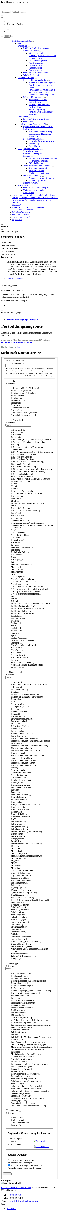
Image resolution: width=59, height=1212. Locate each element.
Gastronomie (16, 518)
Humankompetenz (36, 70)
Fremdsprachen (17, 731)
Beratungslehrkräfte (19, 976)
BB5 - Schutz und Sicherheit (23, 454)
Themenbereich (15, 672)
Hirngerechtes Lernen (20, 785)
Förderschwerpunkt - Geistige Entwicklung (29, 746)
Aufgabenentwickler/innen (22, 973)
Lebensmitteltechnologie (21, 564)
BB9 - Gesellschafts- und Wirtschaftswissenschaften (22, 475)
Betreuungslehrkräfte (20, 978)
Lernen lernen (17, 834)
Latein (13, 562)
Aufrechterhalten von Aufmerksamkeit (38, 100)
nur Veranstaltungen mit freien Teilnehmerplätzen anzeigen (22, 1161)
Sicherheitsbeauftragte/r (21, 1096)
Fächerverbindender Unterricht (24, 733)
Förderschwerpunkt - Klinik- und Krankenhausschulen (25, 751)
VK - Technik (17, 652)
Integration (15, 792)
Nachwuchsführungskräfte (22, 1057)
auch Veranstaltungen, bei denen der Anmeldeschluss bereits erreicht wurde (25, 1166)
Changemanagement (20, 706)
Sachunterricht (17, 623)
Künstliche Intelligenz (20, 817)
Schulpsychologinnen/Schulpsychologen (28, 1086)
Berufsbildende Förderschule (23, 393)
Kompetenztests (18, 807)
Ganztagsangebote (19, 770)
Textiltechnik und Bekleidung (24, 640)
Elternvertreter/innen (20, 995)
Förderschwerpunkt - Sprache (24, 765)
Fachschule (16, 403)
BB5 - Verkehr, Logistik (21, 457)
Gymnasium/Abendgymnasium (24, 412)
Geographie (16, 528)
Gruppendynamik (18, 777)
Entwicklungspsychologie (22, 719)
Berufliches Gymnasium (21, 390)
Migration (15, 861)
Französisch (16, 513)
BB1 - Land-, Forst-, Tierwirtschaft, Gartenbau (31, 439)
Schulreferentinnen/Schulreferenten (26, 1088)
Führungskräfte (17, 1015)
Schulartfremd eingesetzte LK (24, 1079)
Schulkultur (23, 117)
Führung (26, 156)
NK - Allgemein (18, 577)
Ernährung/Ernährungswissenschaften (27, 503)
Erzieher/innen (17, 998)
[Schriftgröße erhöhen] (8, 29)
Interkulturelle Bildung (21, 794)
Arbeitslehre (16, 435)
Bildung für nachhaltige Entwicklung (27, 697)
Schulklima (28, 121)
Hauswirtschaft (17, 540)
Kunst (13, 557)
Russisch (15, 621)
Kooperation (23, 185)
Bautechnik (16, 437)
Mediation (15, 848)
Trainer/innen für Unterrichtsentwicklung (28, 1105)
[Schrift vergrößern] (2, 36)
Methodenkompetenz (38, 60)
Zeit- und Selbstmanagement (23, 956)
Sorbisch (15, 625)
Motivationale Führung (38, 161)
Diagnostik (15, 714)
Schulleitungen (17, 1083)
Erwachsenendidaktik (20, 721)
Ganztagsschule (18, 405)
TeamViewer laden (15, 279)
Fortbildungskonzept (37, 180)
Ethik (13, 506)
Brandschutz (16, 699)
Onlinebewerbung (25, 210)
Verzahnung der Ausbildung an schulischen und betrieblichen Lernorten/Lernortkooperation (42, 92)
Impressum (17, 219)
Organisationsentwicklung (22, 875)
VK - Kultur (16, 648)
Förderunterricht (18, 515)
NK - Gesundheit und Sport (23, 579)
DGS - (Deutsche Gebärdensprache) (26, 493)
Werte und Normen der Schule (36, 119)
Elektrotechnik (17, 498)
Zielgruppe (13, 963)
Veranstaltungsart (16, 1110)
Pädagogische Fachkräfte (22, 1069)
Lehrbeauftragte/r (18, 1032)
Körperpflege (17, 559)
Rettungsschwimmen (20, 905)
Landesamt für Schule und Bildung (16, 1187)
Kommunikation (18, 802)
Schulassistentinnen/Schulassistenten (27, 1081)
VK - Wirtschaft (18, 655)
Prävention (15, 885)
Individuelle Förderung (21, 787)
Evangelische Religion (20, 508)
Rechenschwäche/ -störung (22, 897)
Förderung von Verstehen (39, 104)
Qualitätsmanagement (20, 895)
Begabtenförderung (19, 689)
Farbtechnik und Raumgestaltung (25, 510)
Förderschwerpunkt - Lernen (23, 760)
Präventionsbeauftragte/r (21, 1066)
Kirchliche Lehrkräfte (20, 1030)
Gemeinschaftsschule (20, 408)
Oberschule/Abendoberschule (24, 415)
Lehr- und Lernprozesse (33, 97)
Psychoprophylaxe (19, 887)
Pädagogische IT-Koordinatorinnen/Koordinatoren (25, 1072)
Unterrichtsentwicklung (21, 944)
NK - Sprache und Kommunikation (26, 591)
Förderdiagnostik (18, 736)
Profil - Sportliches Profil (22, 611)
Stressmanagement (19, 927)
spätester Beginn (15, 1144)
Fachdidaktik (16, 728)
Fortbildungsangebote (21, 41)
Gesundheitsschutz (19, 775)
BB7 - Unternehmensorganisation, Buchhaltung (31, 469)
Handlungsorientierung (21, 780)
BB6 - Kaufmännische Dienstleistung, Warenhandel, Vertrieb (27, 463)
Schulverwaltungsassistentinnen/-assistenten (30, 1091)
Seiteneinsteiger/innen (20, 1093)
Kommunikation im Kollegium (42, 131)
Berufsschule (16, 398)
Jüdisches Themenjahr (20, 799)
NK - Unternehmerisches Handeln (26, 594)
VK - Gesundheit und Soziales (24, 645)
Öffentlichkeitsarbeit (37, 163)
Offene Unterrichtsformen (22, 870)
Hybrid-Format (17, 1117)
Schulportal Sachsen (21, 214)
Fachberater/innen (18, 1005)
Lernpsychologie (18, 839)
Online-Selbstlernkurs (20, 1122)
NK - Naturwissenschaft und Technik (27, 586)
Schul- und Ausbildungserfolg (36, 73)
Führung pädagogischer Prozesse (43, 158)
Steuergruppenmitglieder (21, 1101)
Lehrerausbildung (18, 821)
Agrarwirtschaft (18, 430)
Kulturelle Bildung (19, 814)
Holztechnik (16, 542)
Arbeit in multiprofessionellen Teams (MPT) (30, 684)
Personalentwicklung (32, 175)
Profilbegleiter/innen (20, 1061)
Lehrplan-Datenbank (21, 212)
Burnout (14, 701)
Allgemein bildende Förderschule (25, 388)
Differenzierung (18, 716)
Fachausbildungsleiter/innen (23, 1003)
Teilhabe (14, 934)
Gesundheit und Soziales (21, 535)
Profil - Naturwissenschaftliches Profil (27, 608)
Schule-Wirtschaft (18, 907)
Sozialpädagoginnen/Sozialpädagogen (27, 1098)
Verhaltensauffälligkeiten (21, 946)
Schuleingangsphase (20, 910)
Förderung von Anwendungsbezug (37, 108)
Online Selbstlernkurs (20, 873)
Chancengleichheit (19, 704)
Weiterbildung (35, 146)
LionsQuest (16, 846)
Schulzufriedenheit (31, 75)
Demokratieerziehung (20, 711)
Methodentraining (18, 858)
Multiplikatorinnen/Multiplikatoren (26, 1054)
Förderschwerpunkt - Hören (23, 748)
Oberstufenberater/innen (21, 1059)
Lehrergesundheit (18, 824)
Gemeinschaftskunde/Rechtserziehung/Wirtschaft (32, 525)
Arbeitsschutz (17, 687)
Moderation (16, 865)
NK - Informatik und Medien (23, 581)
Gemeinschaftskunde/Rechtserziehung (27, 523)
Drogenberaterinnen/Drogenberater (26, 993)
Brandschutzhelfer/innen (21, 983)
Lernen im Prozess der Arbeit (41, 141)
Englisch (15, 501)
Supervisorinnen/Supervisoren (24, 1103)
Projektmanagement (19, 883)
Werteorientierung (36, 65)
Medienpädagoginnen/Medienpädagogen (28, 1044)
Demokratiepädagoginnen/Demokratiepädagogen (32, 990)
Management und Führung (29, 148)
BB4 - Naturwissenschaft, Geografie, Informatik (32, 452)
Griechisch (15, 537)
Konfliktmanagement (20, 809)
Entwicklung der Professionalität (32, 124)
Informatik (15, 545)
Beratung (15, 692)
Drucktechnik (17, 496)
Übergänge (16, 958)
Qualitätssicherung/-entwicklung (37, 166)
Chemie (14, 486)
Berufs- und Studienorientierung (25, 694)
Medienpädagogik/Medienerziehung (26, 856)
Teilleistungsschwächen (21, 936)
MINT (14, 863)
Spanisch (15, 633)
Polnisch (14, 601)
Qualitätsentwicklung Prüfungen (25, 892)
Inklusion (15, 790)
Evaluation (15, 724)
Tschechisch (16, 643)
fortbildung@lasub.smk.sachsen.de (17, 342)
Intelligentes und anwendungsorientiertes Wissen (42, 54)
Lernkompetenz (35, 58)
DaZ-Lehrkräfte (18, 988)
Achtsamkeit (16, 682)
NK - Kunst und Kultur (21, 584)
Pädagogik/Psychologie (21, 890)
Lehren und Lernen (26, 77)
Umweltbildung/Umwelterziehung (26, 941)
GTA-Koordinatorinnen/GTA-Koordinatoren (30, 1020)
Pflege (13, 596)
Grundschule (16, 410)
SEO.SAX (16, 205)
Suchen (7, 1174)
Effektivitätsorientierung (39, 173)
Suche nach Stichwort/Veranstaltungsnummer (15, 361)
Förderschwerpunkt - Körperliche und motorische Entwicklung (27, 756)
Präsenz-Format (18, 1125)
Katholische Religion (20, 552)
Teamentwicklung (18, 932)
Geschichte (16, 530)
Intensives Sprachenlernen (22, 547)
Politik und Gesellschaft (21, 880)
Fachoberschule (18, 400)
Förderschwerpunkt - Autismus (24, 738)
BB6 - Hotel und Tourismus (23, 459)
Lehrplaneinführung (19, 826)
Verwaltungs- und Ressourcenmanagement (33, 152)
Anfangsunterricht (19, 432)
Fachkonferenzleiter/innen (22, 1008)
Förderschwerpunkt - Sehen (23, 763)
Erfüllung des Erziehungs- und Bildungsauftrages (36, 49)
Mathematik (16, 567)
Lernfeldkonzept (18, 836)
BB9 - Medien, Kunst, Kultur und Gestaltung (30, 479)
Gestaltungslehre (18, 532)
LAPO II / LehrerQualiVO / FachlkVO (29, 207)
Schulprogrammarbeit (38, 168)
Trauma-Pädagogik (19, 939)
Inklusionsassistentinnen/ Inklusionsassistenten (31, 1025)
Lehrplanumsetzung (19, 829)
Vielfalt (14, 951)
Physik (14, 599)
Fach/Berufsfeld (16, 420)
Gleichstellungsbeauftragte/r (23, 1017)
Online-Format (17, 1120)
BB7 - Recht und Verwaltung (23, 466)
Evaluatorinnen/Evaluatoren (23, 1000)
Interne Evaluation (36, 170)
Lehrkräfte (15, 1034)
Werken (14, 660)
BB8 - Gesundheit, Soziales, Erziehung (28, 471)
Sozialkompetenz (36, 63)
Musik (13, 574)
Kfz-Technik (16, 555)
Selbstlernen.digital (19, 917)
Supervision (16, 929)
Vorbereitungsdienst (19, 954)
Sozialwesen (16, 630)
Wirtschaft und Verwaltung (22, 662)
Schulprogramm (18, 914)
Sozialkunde (16, 628)
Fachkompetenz (35, 68)
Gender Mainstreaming (21, 772)
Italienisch (15, 550)
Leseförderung (17, 841)
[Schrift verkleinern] (12, 36)
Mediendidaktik (18, 851)
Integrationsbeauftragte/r (21, 1027)
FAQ (20, 43)
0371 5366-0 (15, 1195)
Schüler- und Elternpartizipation (37, 188)
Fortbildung (34, 143)
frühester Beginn (15, 1138)
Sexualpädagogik (18, 919)
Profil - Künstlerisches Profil (23, 606)
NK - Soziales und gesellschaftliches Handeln (30, 589)
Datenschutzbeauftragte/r (22, 986)
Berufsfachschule (18, 395)
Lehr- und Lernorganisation (35, 80)
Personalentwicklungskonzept (41, 178)
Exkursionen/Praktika (20, 726)
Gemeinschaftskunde (20, 520)
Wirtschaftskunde (18, 667)
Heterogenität (17, 782)
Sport (13, 635)
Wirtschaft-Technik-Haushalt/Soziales (27, 665)
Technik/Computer (19, 638)
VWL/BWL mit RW (20, 657)
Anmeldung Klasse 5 (21, 217)
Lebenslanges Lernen (32, 139)
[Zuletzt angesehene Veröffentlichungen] (8, 22)
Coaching (15, 709)
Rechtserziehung (18, 618)
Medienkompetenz (19, 853)
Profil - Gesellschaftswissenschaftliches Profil (30, 603)
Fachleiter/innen (18, 1010)
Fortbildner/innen (18, 1012)
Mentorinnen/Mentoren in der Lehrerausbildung (31, 1047)
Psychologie (16, 616)
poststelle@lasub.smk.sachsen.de (24, 1201)
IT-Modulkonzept (18, 797)
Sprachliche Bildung (20, 922)
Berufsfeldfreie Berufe (20, 481)
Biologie (14, 484)
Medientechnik (17, 569)
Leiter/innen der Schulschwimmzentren (28, 1042)
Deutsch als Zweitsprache (22, 491)
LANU (14, 819)
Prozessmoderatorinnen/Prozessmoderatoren (30, 1064)
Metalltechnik (17, 572)
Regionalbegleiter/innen (21, 1076)
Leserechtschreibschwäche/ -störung (26, 843)
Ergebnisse (22, 46)
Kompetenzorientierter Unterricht (25, 804)
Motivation (15, 868)
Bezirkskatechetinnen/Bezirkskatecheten (28, 981)
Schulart (12, 381)
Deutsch (14, 488)
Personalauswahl (30, 183)
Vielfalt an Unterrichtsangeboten (43, 82)
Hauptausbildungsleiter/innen (23, 1022)
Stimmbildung (17, 924)
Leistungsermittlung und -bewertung (26, 831)
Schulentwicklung (19, 912)
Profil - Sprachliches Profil (22, 613)
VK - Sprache (17, 650)
